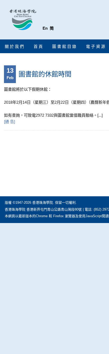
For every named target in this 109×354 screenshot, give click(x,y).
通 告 (9, 121)
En (45, 28)
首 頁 (38, 46)
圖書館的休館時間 (45, 74)
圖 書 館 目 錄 (64, 46)
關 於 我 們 (14, 46)
